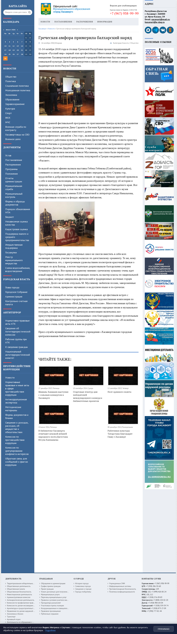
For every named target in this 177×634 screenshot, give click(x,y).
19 (14, 50)
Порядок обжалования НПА (17, 211)
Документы (12, 147)
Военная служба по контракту (15, 128)
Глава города (12, 287)
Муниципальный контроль (13, 195)
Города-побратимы (83, 592)
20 (18, 50)
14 (22, 46)
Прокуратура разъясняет (51, 603)
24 (5, 54)
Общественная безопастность (19, 592)
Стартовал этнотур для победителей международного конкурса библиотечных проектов (87, 396)
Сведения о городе (83, 589)
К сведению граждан (16, 347)
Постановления (13, 160)
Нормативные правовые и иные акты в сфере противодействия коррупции (17, 388)
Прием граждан (47, 589)
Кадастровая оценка (16, 229)
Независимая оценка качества (16, 223)
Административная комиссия (18, 597)
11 (10, 46)
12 (14, 46)
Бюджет (9, 217)
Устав (8, 155)
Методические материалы (13, 409)
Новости (9, 68)
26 (14, 54)
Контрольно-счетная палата (16, 303)
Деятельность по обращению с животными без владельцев (31, 622)
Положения (11, 173)
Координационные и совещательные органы (59, 608)
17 (5, 50)
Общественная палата (16, 589)
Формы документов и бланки (16, 416)
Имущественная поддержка (14, 246)
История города (81, 583)
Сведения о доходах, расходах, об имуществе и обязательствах (16, 427)
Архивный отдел (13, 619)
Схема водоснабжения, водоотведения (17, 269)
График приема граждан (51, 586)
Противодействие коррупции (17, 367)
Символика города (83, 586)
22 (26, 50)
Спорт (8, 113)
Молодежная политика (17, 90)
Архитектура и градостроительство (21, 608)
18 (10, 50)
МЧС (7, 122)
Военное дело (13, 139)
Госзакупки (11, 252)
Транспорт (11, 616)
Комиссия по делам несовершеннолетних (24, 605)
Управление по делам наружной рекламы (24, 611)
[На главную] (73, 9)
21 (22, 50)
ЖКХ (7, 117)
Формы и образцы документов (15, 203)
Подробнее (50, 630)
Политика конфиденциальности (122, 592)
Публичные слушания (49, 614)
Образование (12, 99)
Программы (11, 169)
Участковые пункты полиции (52, 605)
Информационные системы (120, 586)
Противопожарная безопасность (122, 589)
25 (10, 54)
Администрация (13, 296)
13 (18, 46)
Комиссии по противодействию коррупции (14, 440)
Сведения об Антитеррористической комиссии (17, 331)
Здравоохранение (14, 104)
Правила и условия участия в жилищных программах (62, 600)
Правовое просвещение (51, 611)
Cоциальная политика (17, 85)
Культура (10, 108)
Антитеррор (12, 312)
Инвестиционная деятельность (19, 594)
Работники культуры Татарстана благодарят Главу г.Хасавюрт (120, 433)
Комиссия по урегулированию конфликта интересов (16, 451)
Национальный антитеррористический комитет (17, 355)
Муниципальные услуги (50, 594)
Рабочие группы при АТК (16, 341)
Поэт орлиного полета (119, 391)
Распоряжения (13, 164)
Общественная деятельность (18, 586)
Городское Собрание (16, 292)
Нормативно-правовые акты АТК (17, 322)
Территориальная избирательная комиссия (24, 583)
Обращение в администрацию (53, 583)
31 (5, 58)
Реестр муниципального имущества (14, 260)
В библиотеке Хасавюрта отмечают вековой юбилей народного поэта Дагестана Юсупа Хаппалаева (53, 435)
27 (18, 54)
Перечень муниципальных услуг (54, 597)
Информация (104, 21)
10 (5, 46)
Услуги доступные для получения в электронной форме (63, 592)
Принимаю (163, 629)
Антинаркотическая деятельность (20, 600)
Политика (10, 81)
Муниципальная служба (13, 187)
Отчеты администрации (13, 180)
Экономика (11, 94)
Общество (10, 76)
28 (22, 54)
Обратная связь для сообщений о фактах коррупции (16, 461)
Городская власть (16, 279)
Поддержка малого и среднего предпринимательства (17, 237)
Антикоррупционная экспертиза (16, 401)
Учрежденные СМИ (117, 583)
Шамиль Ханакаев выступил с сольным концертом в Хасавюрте (53, 394)
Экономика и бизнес (15, 614)
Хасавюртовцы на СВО (17, 134)
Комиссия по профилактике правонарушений (25, 603)
